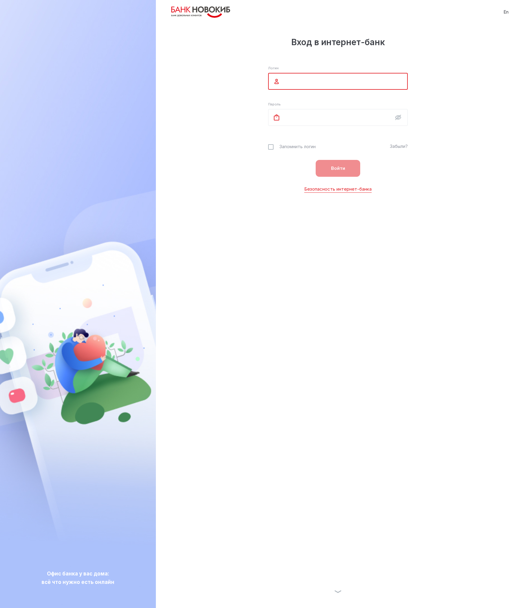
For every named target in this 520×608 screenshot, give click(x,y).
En (506, 12)
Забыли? (399, 146)
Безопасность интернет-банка (338, 189)
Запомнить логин (297, 146)
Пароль (274, 104)
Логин (273, 68)
